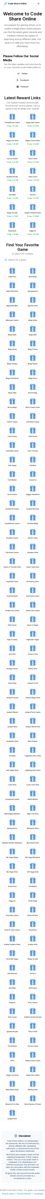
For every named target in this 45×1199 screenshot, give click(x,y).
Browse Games (8, 1194)
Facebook (24, 80)
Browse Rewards (24, 1194)
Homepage (38, 1194)
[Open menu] (38, 3)
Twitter (25, 73)
